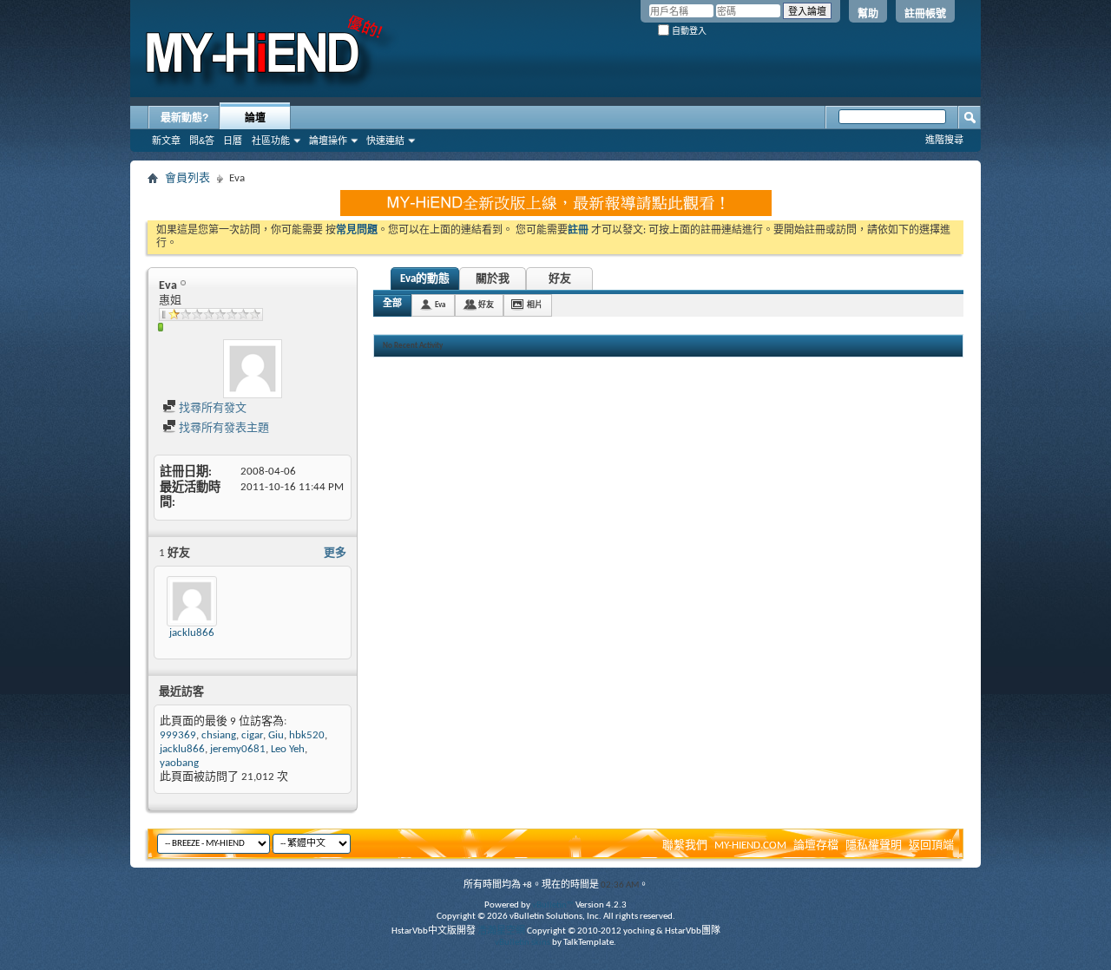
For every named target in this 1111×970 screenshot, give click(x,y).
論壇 (255, 118)
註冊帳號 (925, 14)
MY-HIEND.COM (750, 845)
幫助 (868, 14)
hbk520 (307, 735)
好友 (560, 279)
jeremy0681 (238, 749)
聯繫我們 (684, 845)
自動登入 (688, 31)
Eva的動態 (425, 279)
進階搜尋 (944, 139)
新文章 (166, 140)
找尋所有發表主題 (222, 428)
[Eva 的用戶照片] (253, 368)
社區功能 (271, 140)
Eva (440, 305)
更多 (335, 553)
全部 (392, 304)
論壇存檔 (815, 845)
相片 (534, 305)
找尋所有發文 (211, 408)
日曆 (232, 140)
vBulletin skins (522, 942)
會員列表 (187, 178)
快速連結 (385, 140)
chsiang (218, 735)
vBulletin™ (553, 905)
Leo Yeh (288, 749)
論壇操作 (328, 140)
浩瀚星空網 (501, 931)
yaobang (179, 763)
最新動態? (184, 118)
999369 (178, 735)
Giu (276, 735)
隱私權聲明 (873, 845)
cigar (252, 735)
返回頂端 (931, 845)
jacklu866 (191, 633)
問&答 (201, 140)
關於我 (492, 279)
